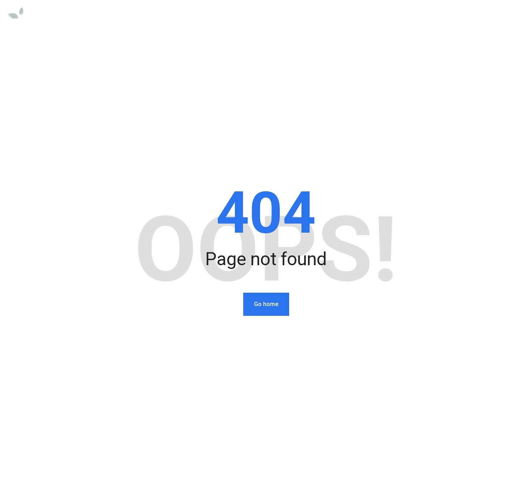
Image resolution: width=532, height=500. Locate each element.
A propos (474, 15)
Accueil (328, 15)
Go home (266, 304)
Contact (513, 15)
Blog (441, 15)
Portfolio (407, 15)
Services (366, 15)
